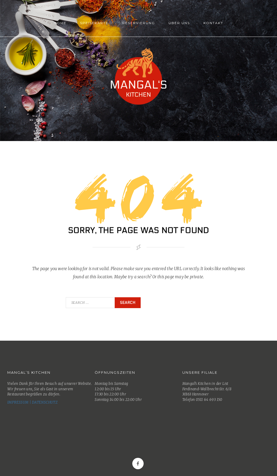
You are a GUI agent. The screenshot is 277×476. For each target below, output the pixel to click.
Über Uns (179, 23)
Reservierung (138, 23)
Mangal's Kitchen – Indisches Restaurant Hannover (138, 76)
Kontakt (213, 23)
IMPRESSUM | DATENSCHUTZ (32, 402)
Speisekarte (94, 23)
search (127, 302)
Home (60, 23)
